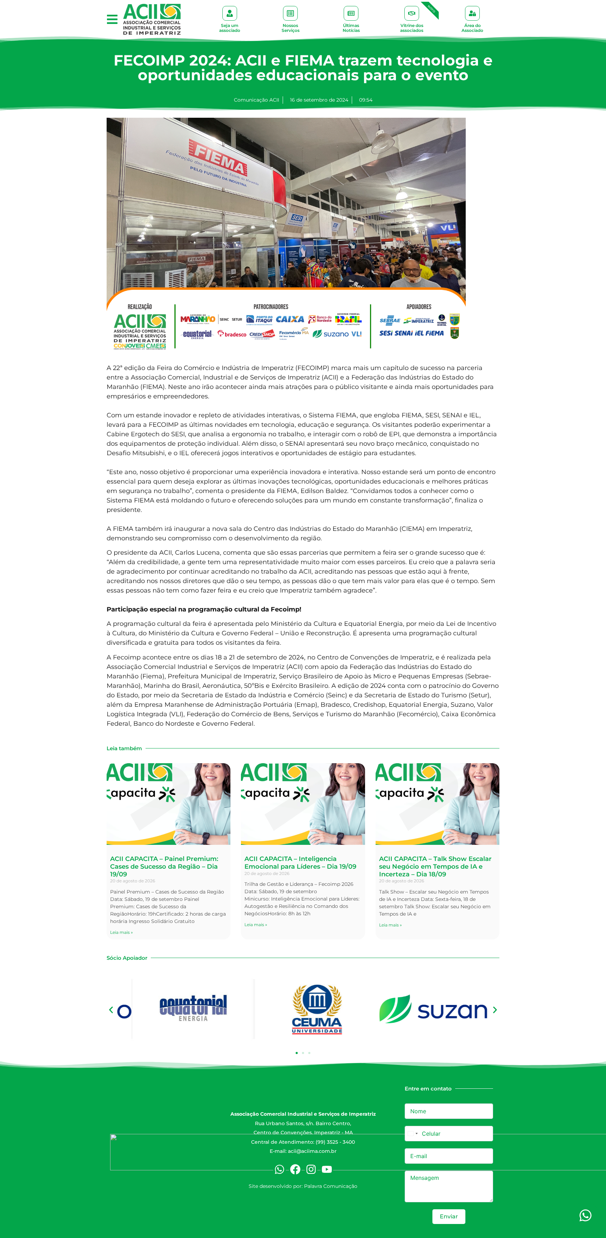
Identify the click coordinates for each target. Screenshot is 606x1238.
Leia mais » (121, 932)
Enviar (449, 1216)
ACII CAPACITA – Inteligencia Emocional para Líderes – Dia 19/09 (300, 862)
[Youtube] (327, 1169)
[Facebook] (295, 1169)
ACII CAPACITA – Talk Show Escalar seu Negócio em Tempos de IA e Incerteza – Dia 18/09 (435, 866)
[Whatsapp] (279, 1169)
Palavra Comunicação (330, 1186)
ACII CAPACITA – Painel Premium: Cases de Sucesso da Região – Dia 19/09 (164, 866)
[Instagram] (311, 1169)
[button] (112, 19)
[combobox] (412, 1133)
